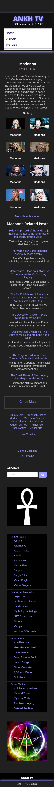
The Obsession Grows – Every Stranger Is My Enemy (29, 316)
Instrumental (21, 652)
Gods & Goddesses (25, 601)
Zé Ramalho (27, 455)
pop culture (37, 421)
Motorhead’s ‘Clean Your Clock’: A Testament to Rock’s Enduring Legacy (29, 274)
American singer (36, 414)
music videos (18, 421)
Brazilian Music (22, 642)
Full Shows (20, 560)
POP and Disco (23, 672)
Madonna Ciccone (34, 418)
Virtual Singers (22, 585)
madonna (15, 418)
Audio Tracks (21, 550)
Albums (18, 540)
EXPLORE (11, 45)
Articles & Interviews (25, 688)
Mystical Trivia (22, 698)
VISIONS (11, 39)
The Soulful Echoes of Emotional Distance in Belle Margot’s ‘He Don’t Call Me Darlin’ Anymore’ (29, 297)
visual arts (36, 428)
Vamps (18, 626)
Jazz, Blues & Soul (25, 657)
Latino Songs (21, 662)
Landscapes (21, 606)
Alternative (20, 545)
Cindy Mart (27, 402)
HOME (10, 33)
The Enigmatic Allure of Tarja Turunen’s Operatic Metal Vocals (28, 357)
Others (18, 621)
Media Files (20, 565)
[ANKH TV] (27, 525)
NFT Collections (23, 616)
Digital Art (19, 596)
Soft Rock (19, 677)
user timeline (28, 434)
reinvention (37, 424)
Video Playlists (22, 580)
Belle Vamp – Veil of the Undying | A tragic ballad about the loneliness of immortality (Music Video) (29, 233)
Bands (17, 555)
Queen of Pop (18, 424)
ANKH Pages (18, 536)
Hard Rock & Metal (25, 647)
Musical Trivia (22, 693)
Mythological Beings (25, 611)
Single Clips (20, 575)
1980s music (16, 414)
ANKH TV (28, 18)
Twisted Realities (23, 708)
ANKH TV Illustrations (23, 592)
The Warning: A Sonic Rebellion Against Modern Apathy (29, 252)
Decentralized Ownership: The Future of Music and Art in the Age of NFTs (28, 334)
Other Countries (23, 667)
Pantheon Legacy (24, 703)
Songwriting (19, 428)
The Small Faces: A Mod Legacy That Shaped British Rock (29, 377)
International (18, 638)
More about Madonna (27, 216)
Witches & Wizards (25, 631)
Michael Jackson (27, 450)
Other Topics (18, 684)
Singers (18, 570)
